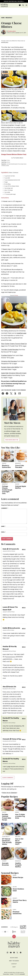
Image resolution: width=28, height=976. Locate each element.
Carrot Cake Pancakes (19, 466)
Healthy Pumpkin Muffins (18, 865)
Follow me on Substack (9, 792)
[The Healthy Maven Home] (4, 5)
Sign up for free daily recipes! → (14, 1)
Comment (4, 508)
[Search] (23, 5)
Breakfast (9, 17)
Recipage (16, 295)
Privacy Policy (6, 974)
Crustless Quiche (6, 355)
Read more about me (11, 439)
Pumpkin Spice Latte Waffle (10, 367)
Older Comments (7, 777)
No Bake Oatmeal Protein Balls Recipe (6, 817)
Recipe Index (14, 957)
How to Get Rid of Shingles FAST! (19, 841)
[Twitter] (17, 952)
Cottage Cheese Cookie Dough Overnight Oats (7, 489)
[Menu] (26, 5)
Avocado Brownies (5, 864)
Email (3, 532)
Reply (24, 549)
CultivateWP (22, 974)
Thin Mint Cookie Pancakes (9, 349)
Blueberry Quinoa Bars (6, 466)
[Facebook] (14, 952)
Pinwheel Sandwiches (17, 912)
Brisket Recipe (18, 877)
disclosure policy (4, 42)
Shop (14, 966)
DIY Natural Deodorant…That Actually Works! (7, 841)
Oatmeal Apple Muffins (20, 487)
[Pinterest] (20, 952)
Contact (14, 963)
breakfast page (21, 333)
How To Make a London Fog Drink (20, 816)
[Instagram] (7, 952)
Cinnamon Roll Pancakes (9, 361)
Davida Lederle (12, 31)
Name (3, 526)
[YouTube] (10, 952)
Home (3, 17)
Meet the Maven (14, 960)
